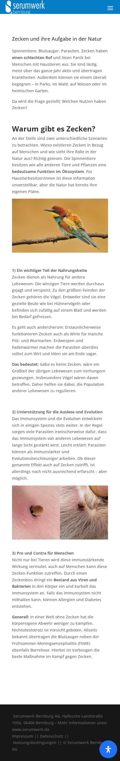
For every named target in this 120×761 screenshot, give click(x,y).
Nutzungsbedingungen (34, 742)
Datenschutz (51, 736)
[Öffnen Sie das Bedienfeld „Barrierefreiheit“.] (108, 749)
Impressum (22, 736)
